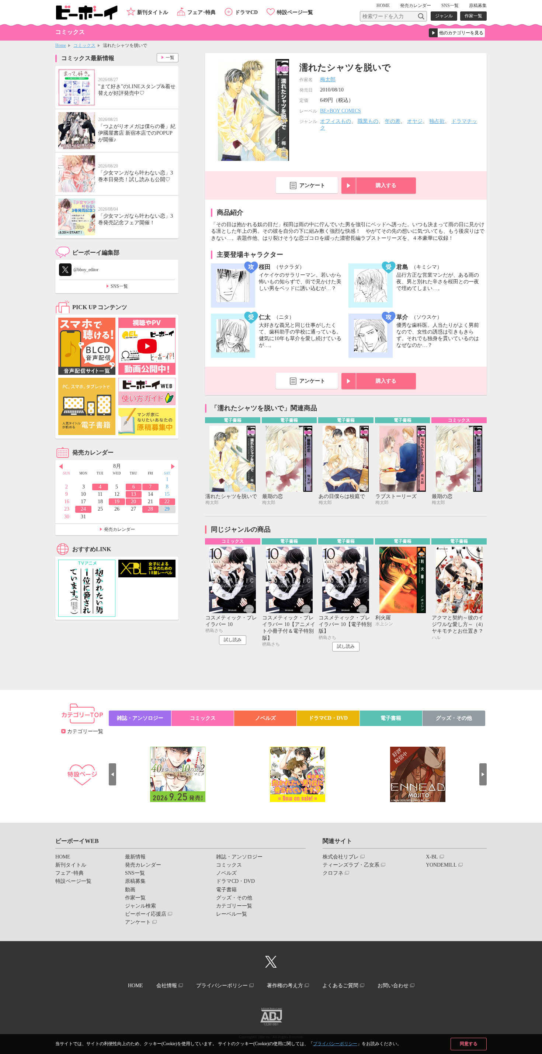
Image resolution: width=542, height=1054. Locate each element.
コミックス (84, 45)
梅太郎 (328, 79)
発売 (415, 5)
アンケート (312, 185)
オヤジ (415, 121)
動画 (130, 889)
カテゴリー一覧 (85, 731)
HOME (383, 5)
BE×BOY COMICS (340, 111)
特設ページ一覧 (295, 12)
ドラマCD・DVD (328, 718)
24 (83, 509)
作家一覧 (473, 15)
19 (116, 501)
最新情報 (135, 857)
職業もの (368, 121)
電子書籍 (391, 718)
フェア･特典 (201, 12)
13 (133, 494)
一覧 (170, 57)
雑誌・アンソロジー (140, 718)
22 (167, 501)
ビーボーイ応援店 (145, 914)
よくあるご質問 (340, 985)
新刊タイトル (152, 12)
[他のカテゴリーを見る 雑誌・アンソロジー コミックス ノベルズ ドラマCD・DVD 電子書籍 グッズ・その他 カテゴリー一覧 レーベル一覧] (457, 32)
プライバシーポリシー (335, 1043)
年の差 (392, 121)
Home (60, 45)
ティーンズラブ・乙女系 (351, 865)
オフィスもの (335, 121)
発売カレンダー (119, 529)
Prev (60, 466)
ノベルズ (265, 718)
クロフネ (333, 873)
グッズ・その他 (454, 718)
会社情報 (166, 985)
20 (133, 501)
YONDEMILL (441, 865)
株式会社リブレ (341, 857)
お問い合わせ (393, 985)
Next (172, 466)
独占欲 (437, 121)
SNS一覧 (450, 5)
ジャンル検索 (140, 906)
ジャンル (444, 15)
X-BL (432, 857)
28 (150, 509)
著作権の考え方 (285, 985)
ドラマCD (246, 12)
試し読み (233, 639)
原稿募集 (478, 5)
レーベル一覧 (231, 914)
